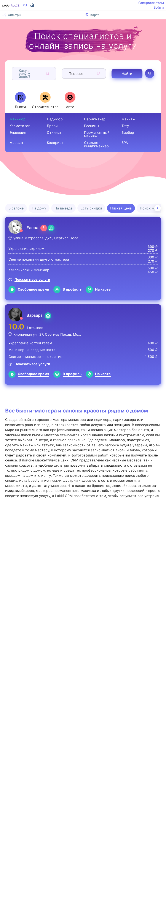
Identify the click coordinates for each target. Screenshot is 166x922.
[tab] (20, 100)
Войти (158, 7)
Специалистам (151, 3)
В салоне (16, 208)
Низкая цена (121, 208)
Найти (127, 73)
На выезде (63, 208)
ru (25, 5)
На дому (39, 208)
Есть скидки (91, 208)
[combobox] (19, 73)
